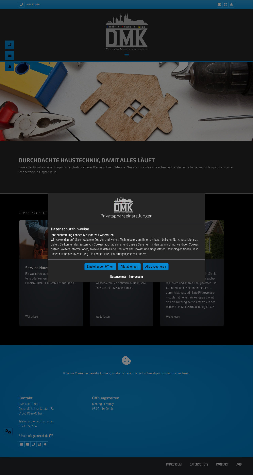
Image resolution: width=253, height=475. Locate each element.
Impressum (136, 277)
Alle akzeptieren (155, 266)
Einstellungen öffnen (100, 266)
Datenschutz (118, 277)
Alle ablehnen (129, 266)
